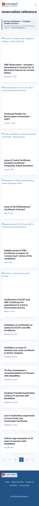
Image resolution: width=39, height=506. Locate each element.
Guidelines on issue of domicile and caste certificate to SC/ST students (19, 350)
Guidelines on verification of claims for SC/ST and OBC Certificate (18, 328)
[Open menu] (35, 4)
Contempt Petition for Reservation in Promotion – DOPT (17, 116)
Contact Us (30, 482)
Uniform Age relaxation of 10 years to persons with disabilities (18, 441)
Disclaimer (13, 485)
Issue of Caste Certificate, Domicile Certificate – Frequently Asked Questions (18, 163)
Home (7, 482)
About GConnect (18, 482)
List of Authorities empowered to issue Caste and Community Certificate (19, 418)
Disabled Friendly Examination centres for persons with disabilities (19, 396)
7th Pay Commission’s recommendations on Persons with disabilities (19, 373)
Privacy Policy (24, 485)
